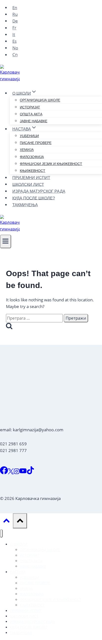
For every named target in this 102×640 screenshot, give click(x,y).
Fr (14, 28)
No (15, 48)
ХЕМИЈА (27, 150)
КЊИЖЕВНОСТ (32, 171)
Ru (15, 14)
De (15, 21)
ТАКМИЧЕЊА (25, 205)
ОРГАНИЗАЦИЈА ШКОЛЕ (40, 100)
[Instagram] (17, 472)
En (14, 7)
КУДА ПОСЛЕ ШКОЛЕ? (33, 198)
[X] (11, 472)
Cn (15, 55)
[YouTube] (23, 472)
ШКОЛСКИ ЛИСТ (28, 184)
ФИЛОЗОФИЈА (32, 157)
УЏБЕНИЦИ (29, 136)
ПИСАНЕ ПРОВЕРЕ (35, 143)
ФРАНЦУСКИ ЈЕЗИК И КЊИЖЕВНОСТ (51, 164)
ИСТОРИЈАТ (30, 107)
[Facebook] (4, 472)
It (13, 34)
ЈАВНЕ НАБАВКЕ (33, 121)
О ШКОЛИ (18, 544)
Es (14, 41)
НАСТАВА (18, 572)
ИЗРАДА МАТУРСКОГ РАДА (38, 191)
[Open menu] (5, 241)
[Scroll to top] (6, 521)
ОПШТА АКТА (31, 114)
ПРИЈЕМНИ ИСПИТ (31, 178)
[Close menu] (1, 533)
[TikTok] (30, 472)
